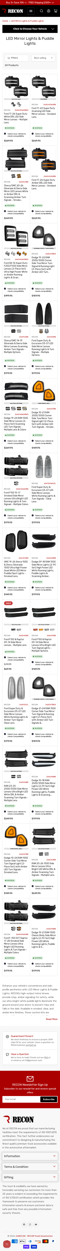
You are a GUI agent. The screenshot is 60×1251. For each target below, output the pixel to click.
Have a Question (20, 1054)
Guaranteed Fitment (22, 1036)
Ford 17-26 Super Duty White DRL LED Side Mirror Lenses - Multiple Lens (16, 118)
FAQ (46, 1057)
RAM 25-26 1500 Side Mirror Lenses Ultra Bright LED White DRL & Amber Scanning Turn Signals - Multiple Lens (43, 869)
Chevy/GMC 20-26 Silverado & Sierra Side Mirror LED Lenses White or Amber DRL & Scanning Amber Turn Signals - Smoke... (16, 192)
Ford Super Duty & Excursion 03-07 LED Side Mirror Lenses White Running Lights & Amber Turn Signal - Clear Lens (16, 715)
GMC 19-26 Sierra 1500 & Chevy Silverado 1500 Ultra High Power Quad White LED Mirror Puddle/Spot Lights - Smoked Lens (16, 569)
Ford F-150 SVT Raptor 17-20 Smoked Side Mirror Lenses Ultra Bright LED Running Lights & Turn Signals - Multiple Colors (16, 945)
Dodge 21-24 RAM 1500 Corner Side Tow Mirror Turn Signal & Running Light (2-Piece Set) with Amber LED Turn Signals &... (44, 715)
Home (5, 21)
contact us (31, 1045)
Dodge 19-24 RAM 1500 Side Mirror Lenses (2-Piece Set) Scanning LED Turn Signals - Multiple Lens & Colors (16, 424)
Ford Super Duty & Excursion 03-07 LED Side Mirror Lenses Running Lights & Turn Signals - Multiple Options (43, 347)
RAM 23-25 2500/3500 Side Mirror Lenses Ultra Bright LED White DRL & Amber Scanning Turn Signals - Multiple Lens (16, 793)
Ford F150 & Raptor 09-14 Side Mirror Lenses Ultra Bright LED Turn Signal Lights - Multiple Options (44, 645)
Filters (14, 57)
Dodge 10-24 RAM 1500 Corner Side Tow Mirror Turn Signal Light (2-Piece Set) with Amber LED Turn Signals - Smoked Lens (16, 865)
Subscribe (49, 1099)
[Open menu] (30, 10)
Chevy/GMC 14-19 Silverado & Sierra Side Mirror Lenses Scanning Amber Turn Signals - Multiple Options (16, 346)
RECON (7, 110)
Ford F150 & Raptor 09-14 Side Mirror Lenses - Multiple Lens (15, 642)
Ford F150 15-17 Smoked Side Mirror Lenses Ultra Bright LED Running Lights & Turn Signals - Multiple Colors (16, 498)
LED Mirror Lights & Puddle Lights (27, 21)
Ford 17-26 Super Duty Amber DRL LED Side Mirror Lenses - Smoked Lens (44, 184)
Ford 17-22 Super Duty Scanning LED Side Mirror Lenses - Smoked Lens (44, 112)
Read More (52, 1019)
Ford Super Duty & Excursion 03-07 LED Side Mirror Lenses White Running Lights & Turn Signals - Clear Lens (43, 494)
